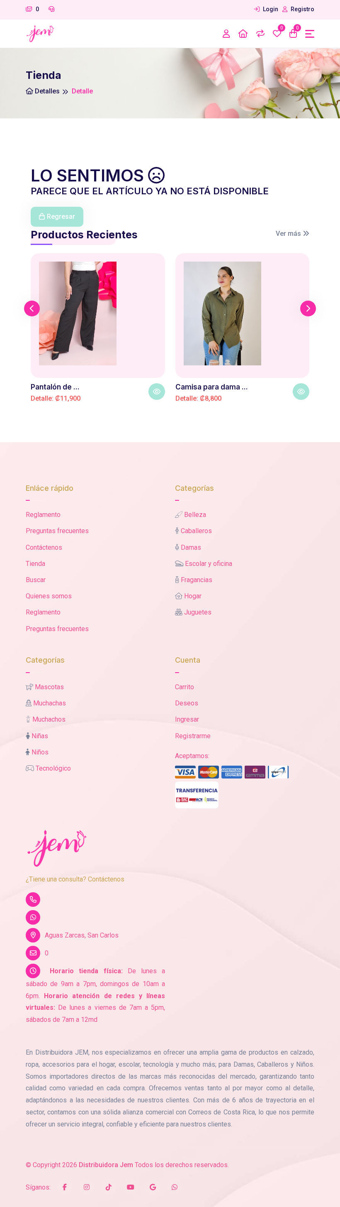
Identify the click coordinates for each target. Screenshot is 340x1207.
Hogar (193, 596)
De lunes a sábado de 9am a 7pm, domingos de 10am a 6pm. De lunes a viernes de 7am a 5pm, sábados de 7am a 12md (95, 995)
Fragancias (196, 580)
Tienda (35, 564)
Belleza (195, 515)
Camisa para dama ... (211, 387)
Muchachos (49, 719)
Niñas (40, 736)
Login (270, 9)
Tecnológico (53, 768)
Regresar (61, 216)
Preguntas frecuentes (57, 531)
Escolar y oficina (208, 564)
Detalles (46, 91)
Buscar (36, 580)
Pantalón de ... (55, 387)
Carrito (184, 687)
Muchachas (49, 703)
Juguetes (197, 612)
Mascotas (49, 687)
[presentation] (32, 308)
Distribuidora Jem (106, 1165)
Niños (40, 752)
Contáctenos (44, 547)
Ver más (289, 233)
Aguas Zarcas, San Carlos (82, 935)
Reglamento (43, 515)
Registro (301, 9)
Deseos (186, 703)
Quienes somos (49, 596)
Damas (191, 547)
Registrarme (193, 736)
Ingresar (187, 719)
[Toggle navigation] (309, 34)
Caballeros (196, 531)
